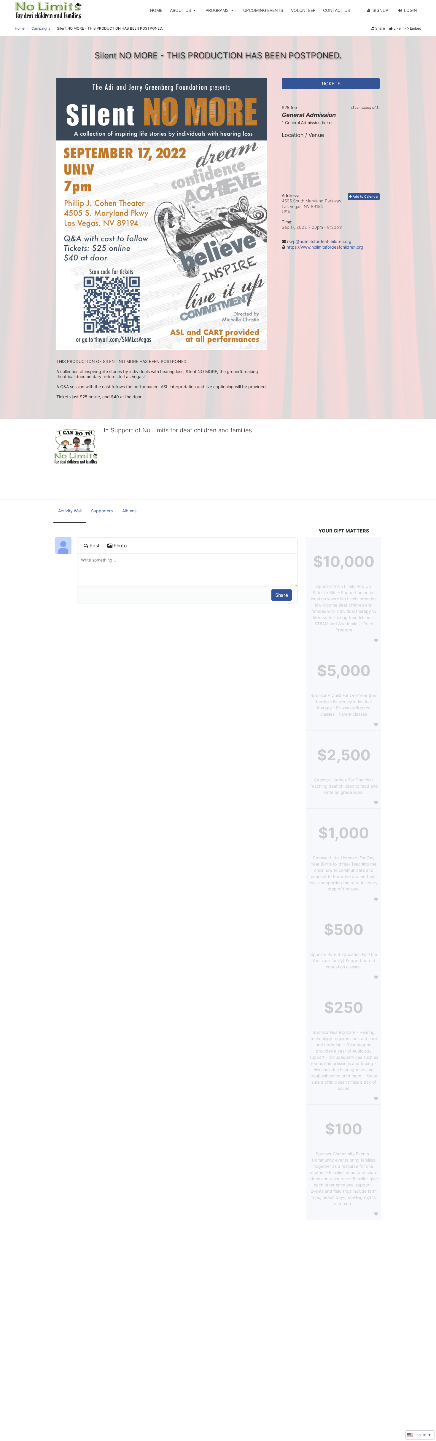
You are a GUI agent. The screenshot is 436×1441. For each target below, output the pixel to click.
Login (410, 10)
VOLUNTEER (303, 10)
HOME (156, 10)
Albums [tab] (129, 510)
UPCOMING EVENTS (263, 10)
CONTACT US (336, 10)
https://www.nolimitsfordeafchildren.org (325, 247)
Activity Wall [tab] (70, 510)
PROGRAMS (217, 10)
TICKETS (330, 84)
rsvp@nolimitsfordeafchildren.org (319, 241)
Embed (415, 28)
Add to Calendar (365, 196)
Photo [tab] (120, 545)
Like (397, 28)
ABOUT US (180, 10)
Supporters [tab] (102, 510)
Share (380, 28)
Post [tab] (95, 545)
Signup (380, 10)
